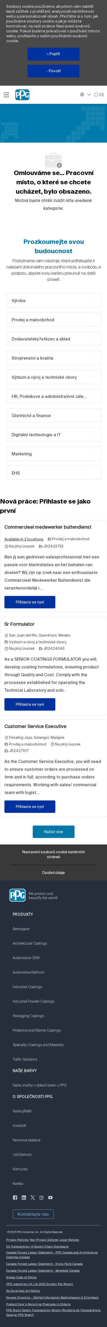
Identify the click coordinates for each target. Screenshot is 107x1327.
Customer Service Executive (35, 726)
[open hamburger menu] (6, 94)
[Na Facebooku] (15, 1200)
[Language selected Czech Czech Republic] (85, 94)
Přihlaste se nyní (30, 602)
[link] (38, 932)
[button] (33, 1214)
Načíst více (53, 832)
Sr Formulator (19, 624)
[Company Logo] (22, 94)
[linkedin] (24, 1200)
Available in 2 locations (23, 539)
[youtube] (50, 1200)
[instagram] (41, 1200)
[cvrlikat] (32, 1200)
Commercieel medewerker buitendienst (47, 527)
